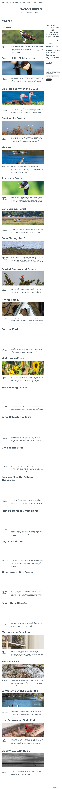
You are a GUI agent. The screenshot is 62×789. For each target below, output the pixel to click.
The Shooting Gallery (14, 387)
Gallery (41, 2)
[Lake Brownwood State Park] (23, 736)
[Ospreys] (23, 43)
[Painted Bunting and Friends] (23, 285)
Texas (49, 55)
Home (3, 2)
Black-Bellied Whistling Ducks (20, 88)
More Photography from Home (20, 510)
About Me (8, 2)
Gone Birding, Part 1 (13, 238)
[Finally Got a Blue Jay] (23, 619)
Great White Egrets (13, 118)
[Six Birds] (23, 163)
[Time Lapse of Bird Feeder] (23, 588)
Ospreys (6, 27)
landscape (53, 41)
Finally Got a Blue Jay (14, 603)
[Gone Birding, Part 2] (23, 225)
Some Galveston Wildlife (16, 417)
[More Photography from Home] (23, 526)
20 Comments (4, 350)
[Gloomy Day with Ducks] (23, 767)
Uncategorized (49, 57)
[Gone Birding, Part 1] (23, 254)
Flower (48, 40)
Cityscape (54, 37)
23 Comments (4, 199)
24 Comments (4, 230)
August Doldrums (12, 541)
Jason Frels (31, 9)
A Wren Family (10, 299)
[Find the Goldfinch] (23, 374)
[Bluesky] (50, 63)
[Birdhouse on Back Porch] (23, 648)
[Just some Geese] (23, 194)
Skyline (58, 50)
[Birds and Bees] (23, 677)
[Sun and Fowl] (23, 345)
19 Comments (4, 168)
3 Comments (4, 593)
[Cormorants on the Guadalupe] (23, 707)
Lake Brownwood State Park (19, 720)
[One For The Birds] (23, 463)
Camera (56, 36)
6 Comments (4, 653)
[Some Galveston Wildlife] (23, 433)
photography (51, 50)
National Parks (54, 48)
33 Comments (4, 290)
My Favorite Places (25, 2)
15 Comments (4, 48)
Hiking (34, 2)
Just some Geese (12, 178)
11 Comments (4, 139)
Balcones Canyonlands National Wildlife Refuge (52, 32)
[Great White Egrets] (23, 134)
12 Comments (4, 321)
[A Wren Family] (23, 316)
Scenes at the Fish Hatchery (18, 58)
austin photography (50, 29)
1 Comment (4, 562)
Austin (57, 27)
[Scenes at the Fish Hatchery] (23, 74)
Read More (18, 52)
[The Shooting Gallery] (23, 403)
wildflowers (56, 57)
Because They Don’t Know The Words (17, 478)
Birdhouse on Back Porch (17, 632)
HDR (51, 40)
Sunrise (47, 52)
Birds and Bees (11, 661)
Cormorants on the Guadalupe (20, 690)
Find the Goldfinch (13, 358)
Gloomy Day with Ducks (16, 751)
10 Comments (4, 438)
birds (53, 36)
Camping (48, 37)
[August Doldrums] (23, 557)
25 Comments (4, 379)
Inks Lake (48, 41)
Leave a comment (5, 712)
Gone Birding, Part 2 (14, 209)
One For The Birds (12, 447)
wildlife (47, 58)
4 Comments (4, 624)
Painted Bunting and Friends (19, 269)
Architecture (52, 27)
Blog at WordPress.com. (31, 786)
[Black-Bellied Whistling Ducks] (23, 105)
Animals (48, 27)
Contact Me (15, 2)
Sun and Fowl (10, 329)
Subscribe (49, 79)
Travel (54, 55)
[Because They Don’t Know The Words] (23, 496)
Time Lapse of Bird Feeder (17, 572)
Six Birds (7, 147)
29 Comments (4, 501)
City (51, 37)
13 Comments (4, 79)
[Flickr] (47, 63)
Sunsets (52, 52)
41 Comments (4, 259)
